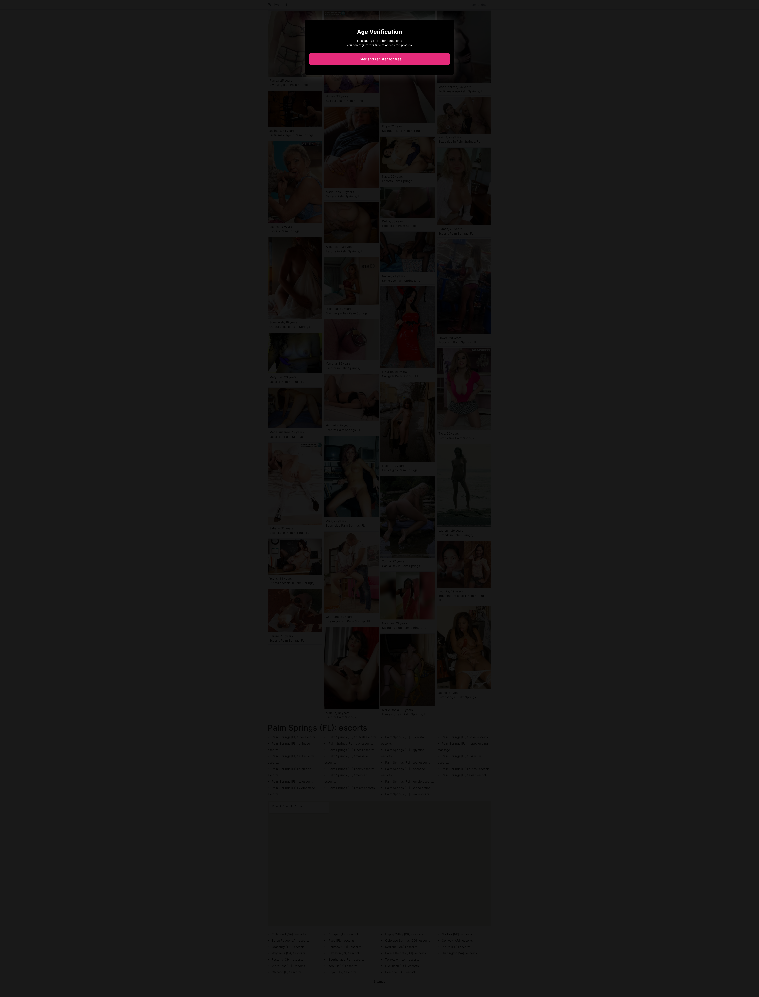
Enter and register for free (379, 59)
